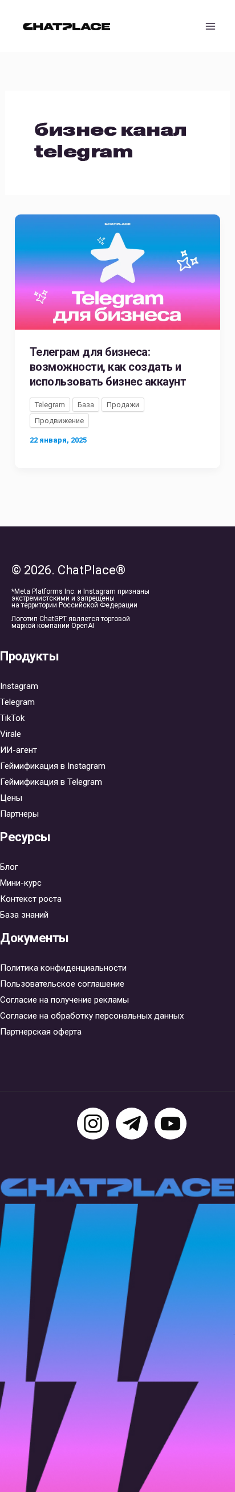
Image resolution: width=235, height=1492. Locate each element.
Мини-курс (21, 883)
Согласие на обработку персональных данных (92, 1016)
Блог (9, 867)
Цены (11, 798)
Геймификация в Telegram (51, 782)
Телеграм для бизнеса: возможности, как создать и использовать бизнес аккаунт (108, 366)
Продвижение (59, 420)
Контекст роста (31, 899)
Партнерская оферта (41, 1032)
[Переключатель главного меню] (211, 26)
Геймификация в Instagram (53, 766)
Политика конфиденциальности (63, 968)
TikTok (12, 718)
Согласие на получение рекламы (64, 1000)
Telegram (50, 404)
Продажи (123, 404)
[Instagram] (93, 1124)
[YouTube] (171, 1124)
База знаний (24, 915)
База (86, 404)
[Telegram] (132, 1124)
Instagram (19, 686)
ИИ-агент (18, 750)
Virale (10, 734)
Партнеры (19, 814)
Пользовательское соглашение (62, 984)
